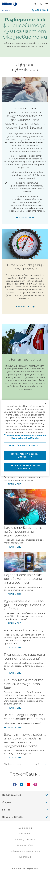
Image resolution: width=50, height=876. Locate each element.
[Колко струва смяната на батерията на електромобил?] (25, 506)
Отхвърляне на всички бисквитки (25, 467)
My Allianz (6, 10)
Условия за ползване (25, 839)
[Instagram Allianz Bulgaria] (35, 784)
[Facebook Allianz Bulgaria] (15, 784)
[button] (34, 4)
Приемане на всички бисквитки (25, 455)
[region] (25, 438)
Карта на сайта (25, 845)
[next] (44, 764)
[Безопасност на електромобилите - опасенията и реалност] (25, 562)
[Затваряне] (45, 403)
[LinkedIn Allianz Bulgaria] (22, 784)
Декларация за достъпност (25, 851)
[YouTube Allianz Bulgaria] (28, 784)
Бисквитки (25, 834)
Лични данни (25, 828)
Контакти (25, 857)
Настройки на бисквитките (25, 445)
